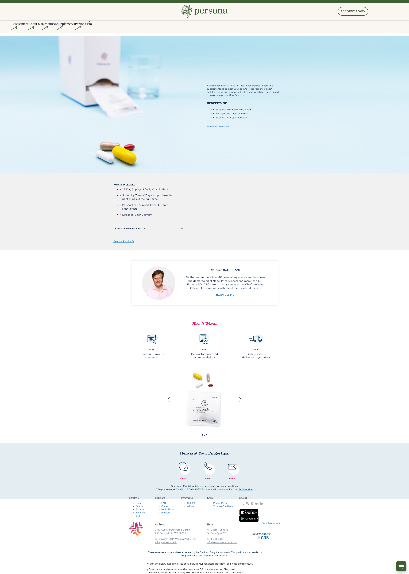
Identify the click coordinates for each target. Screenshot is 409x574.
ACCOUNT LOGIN (352, 11)
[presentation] (169, 399)
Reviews (165, 512)
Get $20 (191, 503)
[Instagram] (247, 503)
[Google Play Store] (249, 518)
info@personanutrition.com (222, 542)
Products (139, 509)
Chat (183, 478)
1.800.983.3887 (216, 538)
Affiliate (191, 506)
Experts (139, 506)
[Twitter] (256, 503)
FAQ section (246, 489)
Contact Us (167, 506)
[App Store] (249, 512)
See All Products (123, 241)
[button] (35, 26)
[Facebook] (252, 503)
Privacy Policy (220, 503)
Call (207, 478)
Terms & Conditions (223, 506)
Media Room (167, 509)
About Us (140, 512)
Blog (137, 515)
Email (232, 478)
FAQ (163, 503)
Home (138, 503)
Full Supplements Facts (130, 228)
